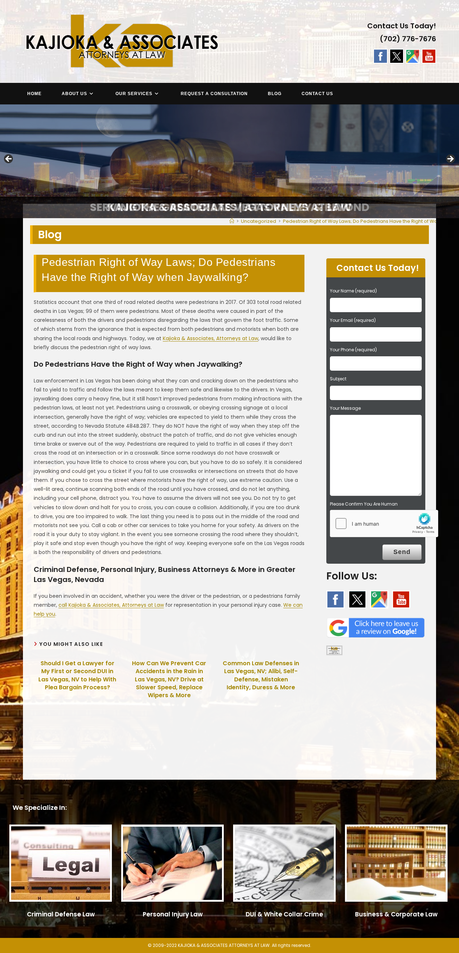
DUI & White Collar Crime (284, 914)
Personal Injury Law (173, 914)
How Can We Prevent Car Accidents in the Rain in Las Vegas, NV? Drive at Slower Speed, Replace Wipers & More (169, 679)
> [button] (450, 159)
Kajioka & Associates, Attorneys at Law (210, 338)
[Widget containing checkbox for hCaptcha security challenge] (384, 523)
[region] (229, 161)
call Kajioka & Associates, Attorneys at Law (111, 605)
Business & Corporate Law (396, 914)
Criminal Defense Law (61, 914)
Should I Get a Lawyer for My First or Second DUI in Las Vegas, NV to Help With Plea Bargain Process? (77, 675)
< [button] (9, 159)
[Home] (232, 221)
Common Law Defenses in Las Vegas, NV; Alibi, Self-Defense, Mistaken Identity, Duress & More (261, 675)
